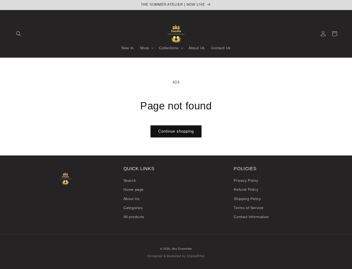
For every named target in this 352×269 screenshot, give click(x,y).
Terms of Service (249, 208)
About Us (131, 199)
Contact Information (251, 217)
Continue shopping (176, 131)
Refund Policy (246, 189)
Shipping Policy (247, 199)
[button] (18, 33)
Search (129, 180)
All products (133, 217)
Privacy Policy (246, 180)
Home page (133, 189)
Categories (133, 208)
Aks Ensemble (182, 248)
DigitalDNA (196, 256)
